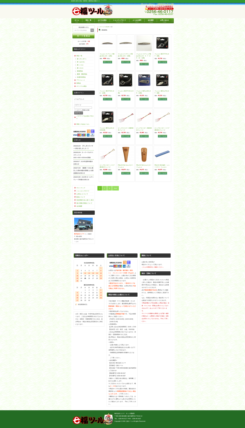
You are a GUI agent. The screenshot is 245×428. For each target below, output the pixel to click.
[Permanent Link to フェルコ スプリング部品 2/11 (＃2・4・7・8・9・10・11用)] (144, 50)
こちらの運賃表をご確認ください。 (153, 267)
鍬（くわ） (80, 65)
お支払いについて (82, 194)
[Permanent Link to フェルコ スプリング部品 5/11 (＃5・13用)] (126, 50)
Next (115, 188)
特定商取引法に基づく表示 (85, 200)
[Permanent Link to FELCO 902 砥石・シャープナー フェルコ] (162, 161)
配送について (80, 197)
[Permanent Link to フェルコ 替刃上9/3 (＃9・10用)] (144, 87)
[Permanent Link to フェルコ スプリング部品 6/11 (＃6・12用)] (107, 50)
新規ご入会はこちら (82, 124)
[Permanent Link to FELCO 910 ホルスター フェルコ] (144, 161)
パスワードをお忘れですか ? (85, 117)
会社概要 (79, 206)
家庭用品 (80, 71)
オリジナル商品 (81, 86)
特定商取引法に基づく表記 (166, 4)
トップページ (100, 27)
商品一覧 (79, 56)
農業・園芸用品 (82, 74)
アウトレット (80, 80)
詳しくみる (107, 62)
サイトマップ (80, 188)
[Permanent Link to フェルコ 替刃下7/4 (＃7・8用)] (162, 50)
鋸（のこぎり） (82, 59)
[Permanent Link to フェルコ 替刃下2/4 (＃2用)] (126, 87)
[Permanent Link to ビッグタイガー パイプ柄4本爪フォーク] (107, 161)
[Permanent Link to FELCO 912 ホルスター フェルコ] (126, 161)
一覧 (92, 139)
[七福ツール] (92, 14)
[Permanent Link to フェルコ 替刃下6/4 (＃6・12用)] (107, 87)
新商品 (78, 83)
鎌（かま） (80, 68)
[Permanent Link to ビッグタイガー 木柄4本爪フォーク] (144, 124)
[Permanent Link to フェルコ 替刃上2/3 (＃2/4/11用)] (107, 124)
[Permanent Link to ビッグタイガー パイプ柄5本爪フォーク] (162, 124)
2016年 (107, 27)
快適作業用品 (81, 77)
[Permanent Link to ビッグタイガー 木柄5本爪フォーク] (126, 124)
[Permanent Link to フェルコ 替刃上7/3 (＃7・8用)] (162, 87)
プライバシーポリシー (147, 4)
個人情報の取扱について (84, 203)
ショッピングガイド (82, 191)
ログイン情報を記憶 (82, 110)
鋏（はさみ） (81, 62)
